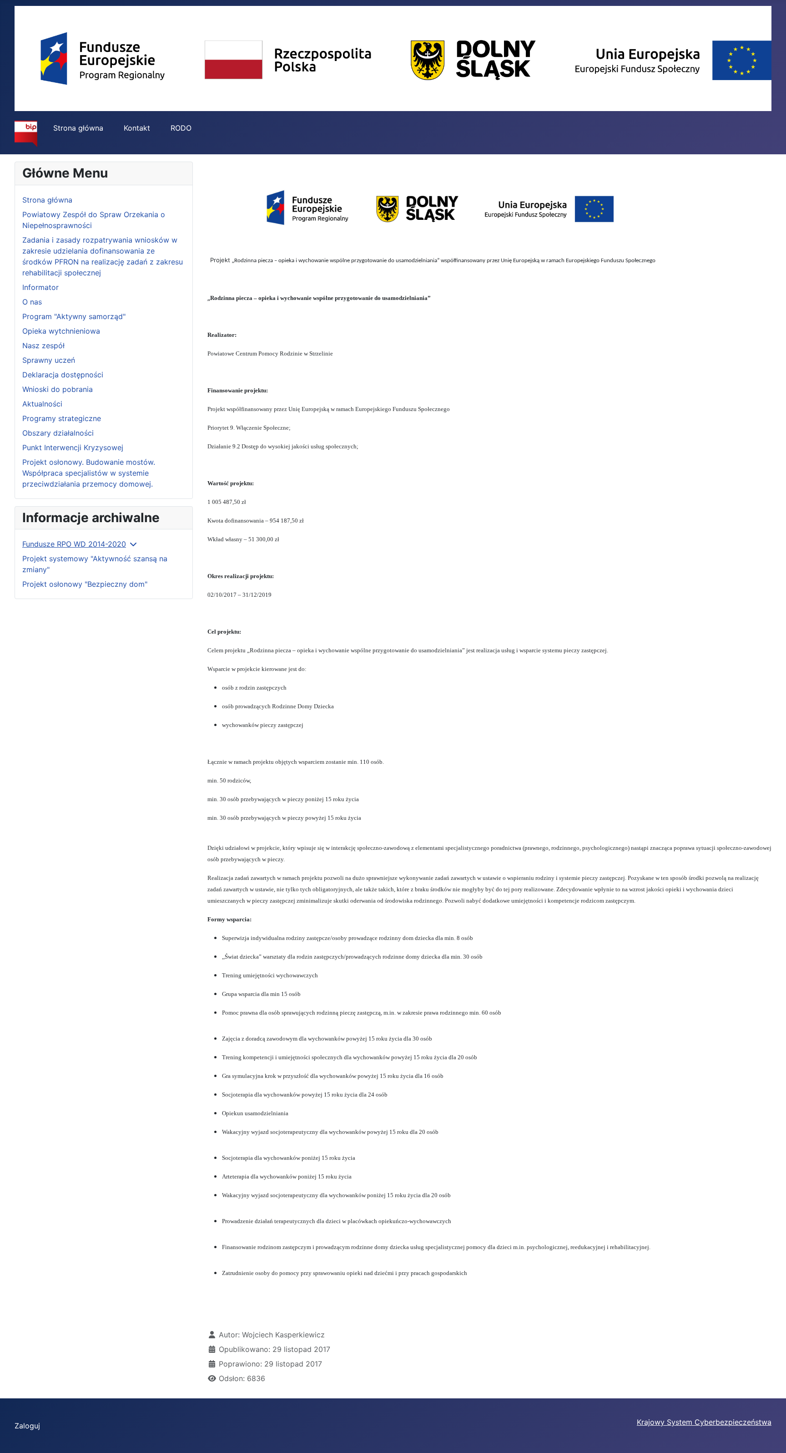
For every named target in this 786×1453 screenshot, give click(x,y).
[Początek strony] (770, 1436)
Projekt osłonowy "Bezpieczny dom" (84, 584)
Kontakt (137, 127)
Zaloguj (27, 1425)
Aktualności (42, 403)
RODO (181, 127)
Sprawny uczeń (48, 360)
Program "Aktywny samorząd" (74, 316)
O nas (32, 301)
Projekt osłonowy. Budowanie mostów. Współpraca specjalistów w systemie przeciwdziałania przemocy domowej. (88, 472)
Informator (40, 287)
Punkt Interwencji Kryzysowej (72, 447)
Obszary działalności (58, 432)
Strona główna (78, 127)
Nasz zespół (43, 345)
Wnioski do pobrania (57, 389)
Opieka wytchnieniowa (61, 330)
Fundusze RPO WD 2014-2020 (74, 544)
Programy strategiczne (61, 418)
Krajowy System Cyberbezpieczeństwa (704, 1422)
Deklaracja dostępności (62, 374)
